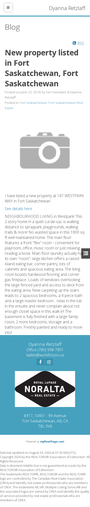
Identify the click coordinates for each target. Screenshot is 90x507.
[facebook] (40, 362)
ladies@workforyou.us (45, 355)
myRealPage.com (52, 441)
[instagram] (49, 362)
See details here (18, 208)
